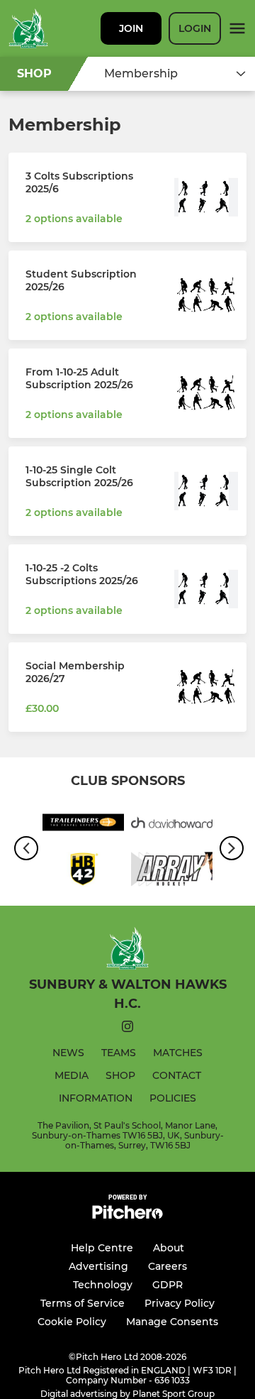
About (168, 1247)
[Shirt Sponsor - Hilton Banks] (83, 871)
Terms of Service (82, 1303)
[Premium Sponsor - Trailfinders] (83, 825)
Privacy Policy (179, 1303)
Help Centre (102, 1247)
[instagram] (127, 1028)
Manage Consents (172, 1321)
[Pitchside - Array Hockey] (171, 871)
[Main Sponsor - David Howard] (171, 825)
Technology (102, 1284)
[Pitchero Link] (127, 1215)
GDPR (167, 1284)
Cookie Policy (72, 1321)
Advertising (98, 1266)
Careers (167, 1266)
